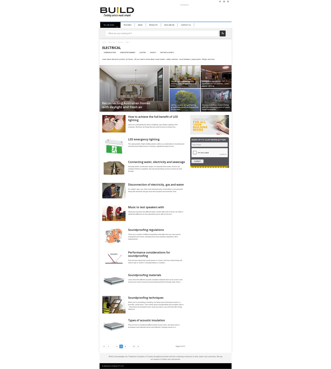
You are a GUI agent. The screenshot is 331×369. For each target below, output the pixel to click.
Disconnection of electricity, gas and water (156, 184)
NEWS (140, 25)
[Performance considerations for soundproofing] (114, 258)
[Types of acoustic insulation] (114, 326)
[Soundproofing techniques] (114, 304)
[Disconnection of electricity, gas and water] (114, 190)
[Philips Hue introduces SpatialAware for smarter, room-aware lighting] (216, 76)
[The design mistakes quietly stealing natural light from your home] (185, 76)
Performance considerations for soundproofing (149, 254)
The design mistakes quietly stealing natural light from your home (184, 83)
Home (104, 42)
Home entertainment (127, 52)
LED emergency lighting (144, 139)
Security (153, 52)
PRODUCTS (153, 25)
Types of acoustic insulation (146, 320)
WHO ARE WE (169, 25)
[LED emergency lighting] (114, 146)
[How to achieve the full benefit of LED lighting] (114, 123)
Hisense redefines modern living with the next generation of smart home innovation (216, 107)
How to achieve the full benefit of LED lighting (153, 118)
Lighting (143, 52)
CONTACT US (186, 25)
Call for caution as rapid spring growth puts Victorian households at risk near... (184, 107)
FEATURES (127, 25)
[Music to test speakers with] (114, 213)
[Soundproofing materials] (114, 281)
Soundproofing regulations (146, 230)
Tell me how (111, 42)
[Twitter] (228, 1)
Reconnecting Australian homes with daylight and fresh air (126, 105)
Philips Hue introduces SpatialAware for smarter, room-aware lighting (215, 83)
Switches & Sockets (167, 52)
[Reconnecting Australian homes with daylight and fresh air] (134, 88)
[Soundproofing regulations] (114, 235)
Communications (110, 52)
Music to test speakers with (146, 207)
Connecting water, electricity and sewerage (156, 162)
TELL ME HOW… (109, 25)
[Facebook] (220, 1)
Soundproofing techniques (145, 297)
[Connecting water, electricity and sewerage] (114, 168)
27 (134, 346)
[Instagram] (224, 1)
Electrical (120, 42)
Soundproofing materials (144, 275)
